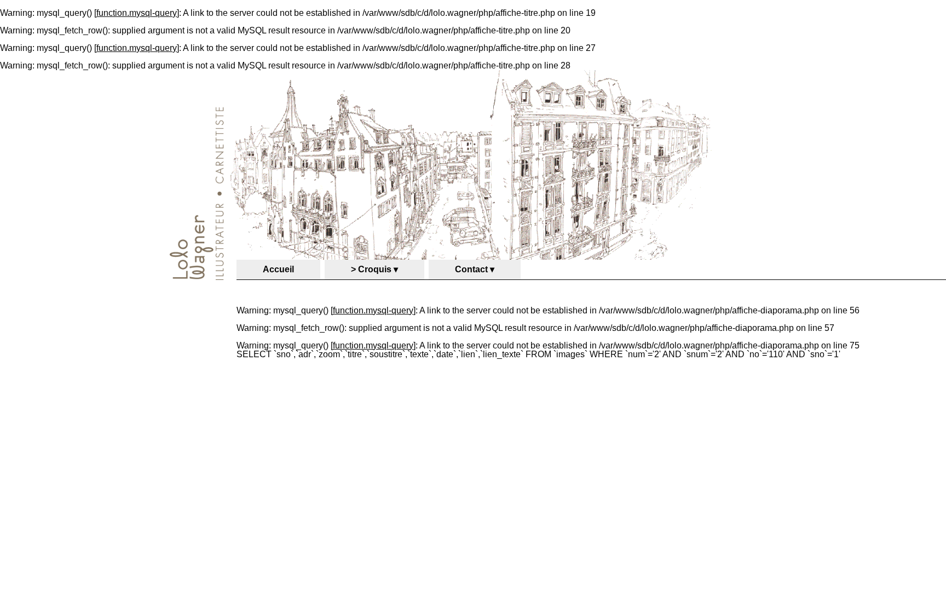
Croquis (374, 269)
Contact (471, 269)
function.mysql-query (136, 13)
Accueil (278, 269)
